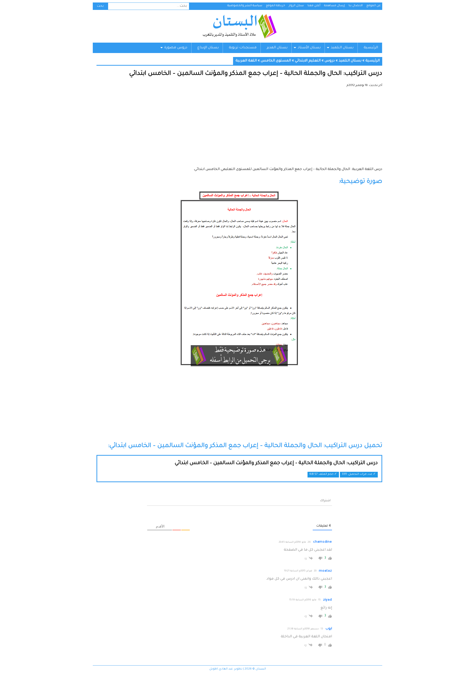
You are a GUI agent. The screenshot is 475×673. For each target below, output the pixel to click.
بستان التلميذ (342, 48)
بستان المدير (277, 48)
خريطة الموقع (275, 5)
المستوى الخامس (276, 61)
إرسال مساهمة (334, 5)
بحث (100, 6)
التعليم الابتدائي (308, 61)
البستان (239, 26)
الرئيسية (371, 48)
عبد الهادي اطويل (221, 669)
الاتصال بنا (356, 5)
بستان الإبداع (208, 48)
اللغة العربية (246, 61)
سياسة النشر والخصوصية (244, 5)
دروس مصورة (175, 48)
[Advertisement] (239, 129)
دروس (330, 61)
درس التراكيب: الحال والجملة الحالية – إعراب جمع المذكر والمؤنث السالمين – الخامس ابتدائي (276, 463)
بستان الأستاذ (309, 48)
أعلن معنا (314, 5)
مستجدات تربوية (243, 48)
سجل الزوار (296, 5)
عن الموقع (373, 5)
